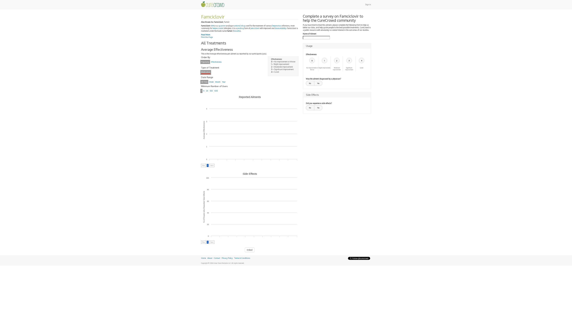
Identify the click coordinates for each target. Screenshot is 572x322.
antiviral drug (239, 26)
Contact (217, 258)
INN (212, 26)
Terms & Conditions (242, 258)
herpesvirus (276, 26)
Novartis (236, 31)
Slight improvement (324, 68)
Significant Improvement (349, 69)
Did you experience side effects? (319, 103)
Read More (205, 35)
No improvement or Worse (312, 69)
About (209, 258)
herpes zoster (218, 28)
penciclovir (255, 28)
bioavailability (280, 28)
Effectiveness (311, 54)
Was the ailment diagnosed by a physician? (323, 79)
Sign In (368, 4)
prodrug (240, 28)
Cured (361, 68)
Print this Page (207, 37)
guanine (222, 26)
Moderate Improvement (337, 69)
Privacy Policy (227, 258)
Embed (249, 250)
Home (203, 258)
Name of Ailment (309, 34)
